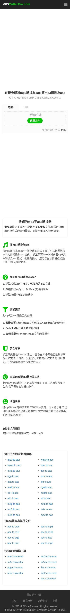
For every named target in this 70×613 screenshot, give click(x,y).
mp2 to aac (47, 514)
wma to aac (47, 459)
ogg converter (15, 567)
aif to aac (46, 498)
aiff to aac (46, 481)
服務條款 (42, 600)
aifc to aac (13, 498)
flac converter (48, 567)
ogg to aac (13, 476)
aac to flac (46, 537)
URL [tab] (26, 107)
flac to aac (46, 470)
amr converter (15, 573)
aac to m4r (13, 532)
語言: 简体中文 (34, 594)
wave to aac (14, 465)
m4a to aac (13, 470)
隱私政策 (27, 600)
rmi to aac (13, 492)
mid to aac (46, 492)
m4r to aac (46, 509)
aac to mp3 (47, 526)
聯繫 (54, 600)
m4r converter (15, 562)
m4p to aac (13, 503)
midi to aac (13, 487)
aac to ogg (13, 537)
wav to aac (47, 465)
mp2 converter (49, 573)
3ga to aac (13, 481)
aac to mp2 (47, 543)
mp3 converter (49, 556)
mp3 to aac (13, 459)
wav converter (15, 556)
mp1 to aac (13, 509)
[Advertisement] (35, 48)
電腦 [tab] (10, 107)
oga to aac (46, 487)
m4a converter (49, 562)
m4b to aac (47, 503)
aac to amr (13, 543)
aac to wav (13, 526)
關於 (15, 600)
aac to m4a (47, 532)
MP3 (16, 4)
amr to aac (46, 476)
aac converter (48, 578)
